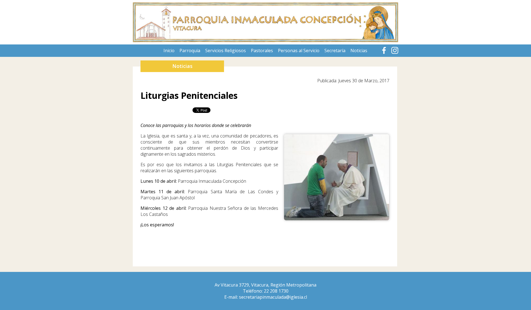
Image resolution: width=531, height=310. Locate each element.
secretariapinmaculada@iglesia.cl (273, 297)
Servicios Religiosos (225, 50)
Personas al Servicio (298, 50)
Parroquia (189, 50)
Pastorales (262, 50)
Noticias (358, 50)
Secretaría (334, 50)
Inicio (169, 50)
